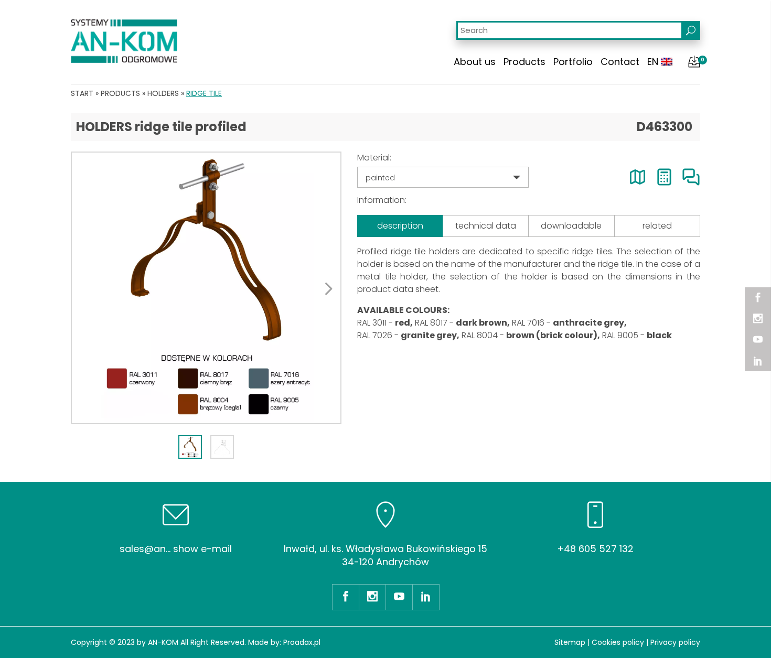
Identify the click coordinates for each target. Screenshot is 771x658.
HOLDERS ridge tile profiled (161, 126)
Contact (620, 61)
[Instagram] (758, 318)
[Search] (690, 30)
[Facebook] (758, 297)
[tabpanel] (206, 288)
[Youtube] (758, 339)
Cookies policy (618, 642)
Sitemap (569, 642)
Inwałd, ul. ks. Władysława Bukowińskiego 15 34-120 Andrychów (385, 555)
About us (475, 61)
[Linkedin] (758, 360)
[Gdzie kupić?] (637, 177)
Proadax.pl (301, 642)
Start (82, 93)
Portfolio (573, 61)
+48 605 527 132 (595, 548)
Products (524, 61)
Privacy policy (675, 642)
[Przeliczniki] (664, 177)
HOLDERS (163, 93)
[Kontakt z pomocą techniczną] (691, 177)
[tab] (190, 447)
